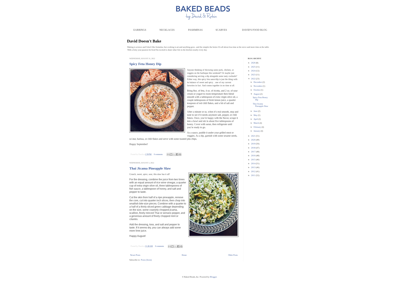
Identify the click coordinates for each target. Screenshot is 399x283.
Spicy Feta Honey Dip (145, 64)
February (258, 127)
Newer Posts (135, 255)
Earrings (139, 30)
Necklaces (167, 30)
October (257, 90)
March (257, 123)
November (258, 86)
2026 (253, 63)
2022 (253, 78)
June (256, 111)
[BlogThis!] (171, 154)
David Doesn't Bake (144, 41)
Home (184, 255)
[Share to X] (174, 154)
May (256, 115)
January (257, 131)
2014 (253, 163)
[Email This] (168, 154)
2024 (253, 71)
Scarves (221, 30)
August (257, 94)
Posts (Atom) (146, 260)
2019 (253, 144)
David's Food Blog (254, 30)
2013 (253, 167)
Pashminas (195, 30)
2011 (253, 175)
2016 (253, 155)
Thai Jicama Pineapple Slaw (150, 168)
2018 (253, 148)
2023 (253, 74)
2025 (253, 67)
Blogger (213, 277)
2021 (253, 136)
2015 (253, 159)
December (258, 82)
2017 (253, 151)
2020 (253, 140)
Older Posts (233, 255)
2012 (253, 171)
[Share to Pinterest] (180, 154)
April (256, 119)
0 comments (158, 154)
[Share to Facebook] (177, 154)
